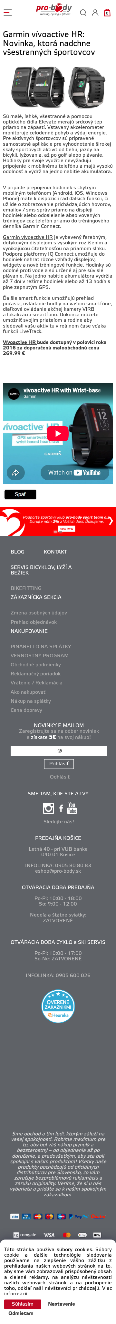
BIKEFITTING (26, 588)
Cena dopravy (26, 710)
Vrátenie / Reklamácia (37, 683)
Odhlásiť (60, 777)
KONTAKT (55, 552)
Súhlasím (23, 1304)
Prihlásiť (59, 764)
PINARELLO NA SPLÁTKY (41, 647)
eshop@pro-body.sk (58, 871)
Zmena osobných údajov (39, 613)
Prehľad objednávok (34, 622)
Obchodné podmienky (36, 665)
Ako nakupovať (28, 692)
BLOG (17, 552)
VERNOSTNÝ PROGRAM (40, 656)
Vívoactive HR (20, 342)
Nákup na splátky (31, 701)
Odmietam (21, 1313)
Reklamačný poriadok (36, 674)
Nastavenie (61, 1304)
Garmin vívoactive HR (28, 237)
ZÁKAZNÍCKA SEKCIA (36, 597)
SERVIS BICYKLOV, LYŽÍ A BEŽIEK (41, 570)
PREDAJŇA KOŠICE (58, 838)
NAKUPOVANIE (29, 631)
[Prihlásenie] (95, 12)
